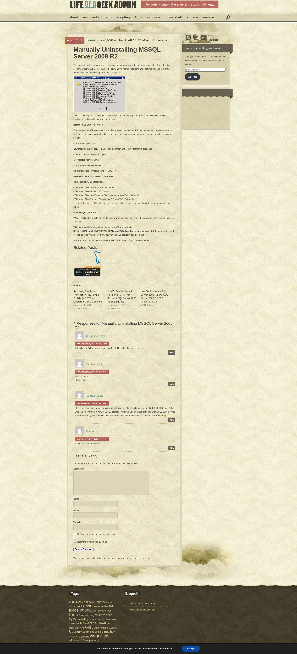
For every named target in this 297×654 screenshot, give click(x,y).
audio (109, 602)
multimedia (104, 615)
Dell (111, 606)
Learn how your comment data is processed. (130, 558)
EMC (72, 610)
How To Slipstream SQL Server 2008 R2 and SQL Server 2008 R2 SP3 (154, 295)
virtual (98, 631)
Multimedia (91, 17)
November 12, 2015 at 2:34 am (91, 372)
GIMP (94, 610)
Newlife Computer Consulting (142, 610)
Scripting (123, 17)
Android (92, 602)
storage (113, 627)
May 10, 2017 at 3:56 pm (88, 439)
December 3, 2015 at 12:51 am (91, 404)
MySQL (73, 619)
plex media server (108, 619)
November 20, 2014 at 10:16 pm (92, 344)
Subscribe (192, 77)
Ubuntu (74, 631)
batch (79, 606)
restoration (74, 628)
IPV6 (109, 611)
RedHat (104, 623)
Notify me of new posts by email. (92, 542)
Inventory (102, 611)
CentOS (89, 606)
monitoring (87, 615)
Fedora (84, 610)
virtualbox (108, 631)
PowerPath (74, 624)
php (99, 619)
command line (102, 606)
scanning (103, 627)
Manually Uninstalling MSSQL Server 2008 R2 (117, 53)
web (87, 636)
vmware (80, 636)
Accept (191, 648)
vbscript (84, 632)
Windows (153, 17)
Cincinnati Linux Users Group (142, 603)
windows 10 (76, 640)
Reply (171, 352)
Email (76, 510)
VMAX (72, 637)
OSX (94, 619)
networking (83, 619)
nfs (90, 619)
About (73, 17)
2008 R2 (74, 602)
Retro (108, 17)
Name (76, 499)
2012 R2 (84, 602)
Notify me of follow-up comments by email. (97, 534)
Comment (78, 469)
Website (77, 522)
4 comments (159, 40)
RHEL (88, 627)
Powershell (174, 17)
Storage (192, 17)
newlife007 (106, 40)
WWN (97, 641)
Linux (138, 17)
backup (72, 606)
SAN (96, 628)
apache (101, 601)
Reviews (208, 17)
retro (82, 628)
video (91, 631)
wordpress (90, 640)
